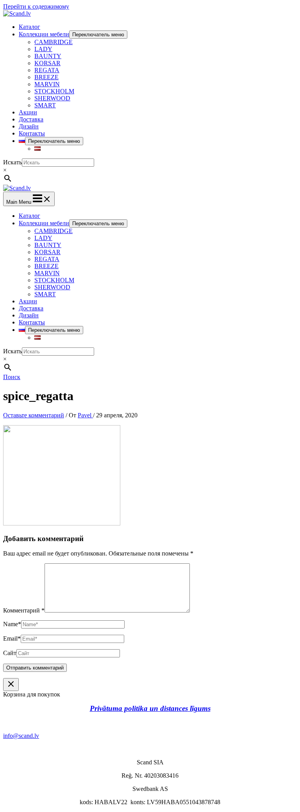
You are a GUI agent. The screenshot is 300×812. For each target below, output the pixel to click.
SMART (45, 105)
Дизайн (29, 126)
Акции (28, 112)
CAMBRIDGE (53, 42)
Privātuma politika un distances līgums (150, 708)
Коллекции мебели (44, 34)
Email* (12, 638)
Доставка (31, 119)
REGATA (46, 70)
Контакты (32, 133)
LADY (43, 49)
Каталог (29, 26)
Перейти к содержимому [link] (36, 6)
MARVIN (47, 84)
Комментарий (24, 610)
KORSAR (47, 63)
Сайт (9, 653)
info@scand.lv (21, 735)
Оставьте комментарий (33, 415)
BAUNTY (47, 56)
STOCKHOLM (54, 91)
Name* (12, 624)
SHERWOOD (52, 98)
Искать (12, 162)
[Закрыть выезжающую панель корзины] (11, 684)
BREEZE (46, 77)
